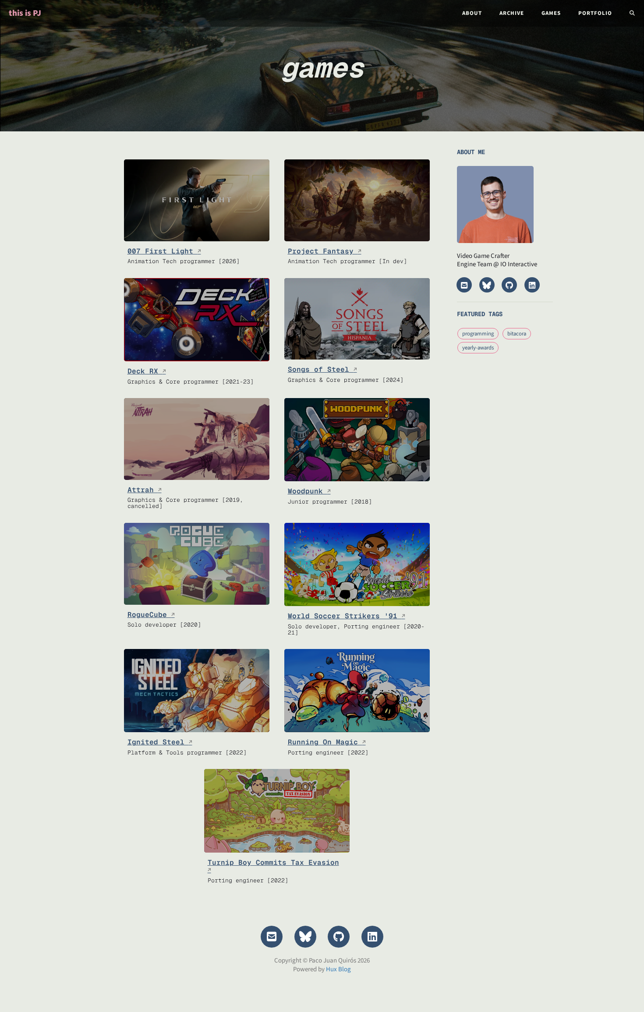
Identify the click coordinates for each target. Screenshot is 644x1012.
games (551, 13)
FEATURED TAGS (479, 314)
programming (478, 334)
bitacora (516, 334)
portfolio (595, 13)
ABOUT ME (471, 152)
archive (511, 13)
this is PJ (25, 13)
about (472, 13)
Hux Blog (338, 969)
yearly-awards (478, 348)
